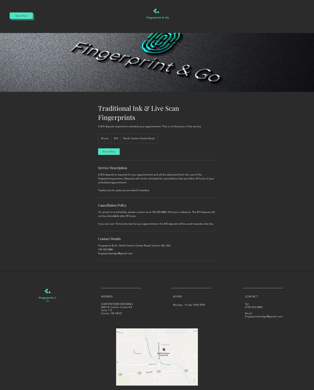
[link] (109, 151)
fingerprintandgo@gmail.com (264, 316)
